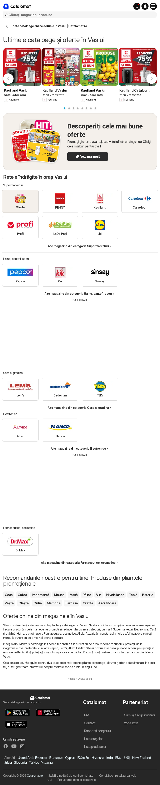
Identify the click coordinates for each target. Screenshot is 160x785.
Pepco (54, 648)
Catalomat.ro (35, 775)
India (109, 758)
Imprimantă (40, 595)
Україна (46, 762)
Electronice (141, 629)
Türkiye (34, 762)
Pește (9, 603)
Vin (98, 595)
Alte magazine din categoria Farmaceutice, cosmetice (78, 562)
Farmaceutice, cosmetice (60, 633)
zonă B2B (131, 723)
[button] (145, 6)
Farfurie (71, 603)
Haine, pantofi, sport (29, 633)
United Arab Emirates (32, 758)
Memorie (53, 603)
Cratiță (88, 603)
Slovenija (20, 762)
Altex (71, 648)
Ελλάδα (83, 758)
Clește (24, 603)
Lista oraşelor (93, 739)
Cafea (22, 595)
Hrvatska (97, 758)
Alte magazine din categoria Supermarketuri (78, 246)
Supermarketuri (123, 629)
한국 (127, 758)
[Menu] (153, 6)
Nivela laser (115, 595)
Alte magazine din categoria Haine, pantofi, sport (78, 293)
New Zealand (141, 758)
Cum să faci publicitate (139, 715)
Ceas (9, 595)
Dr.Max (80, 648)
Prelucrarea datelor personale (77, 779)
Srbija (8, 762)
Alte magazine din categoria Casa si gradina (78, 407)
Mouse (59, 595)
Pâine (87, 595)
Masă (74, 595)
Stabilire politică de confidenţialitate (70, 775)
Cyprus (70, 758)
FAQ (87, 715)
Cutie (38, 603)
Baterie (147, 595)
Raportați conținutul (97, 731)
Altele (80, 633)
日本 (118, 758)
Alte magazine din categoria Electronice (78, 448)
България (56, 758)
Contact (89, 723)
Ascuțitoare (107, 603)
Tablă (133, 595)
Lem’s (63, 648)
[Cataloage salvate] (136, 6)
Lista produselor (95, 747)
